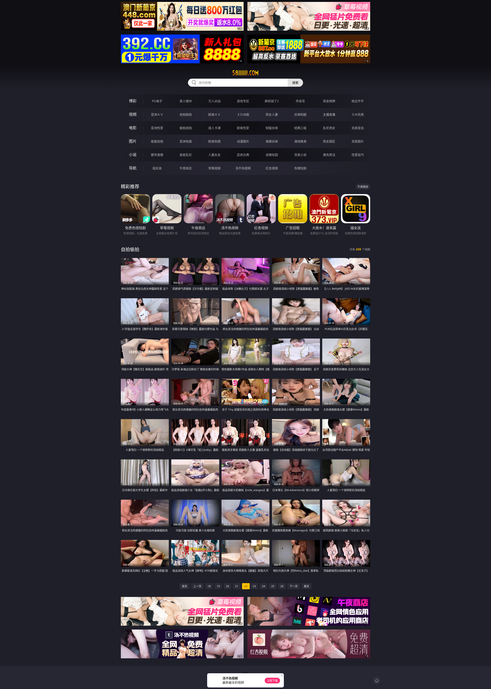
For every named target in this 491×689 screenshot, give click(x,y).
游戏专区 (243, 101)
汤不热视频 (243, 168)
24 (263, 586)
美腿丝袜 (272, 141)
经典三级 (300, 128)
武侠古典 (243, 155)
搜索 (295, 83)
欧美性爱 (243, 128)
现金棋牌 (329, 101)
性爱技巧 (358, 155)
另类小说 (300, 155)
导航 (133, 168)
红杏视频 (272, 168)
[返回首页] (376, 680)
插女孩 (157, 168)
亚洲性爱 (157, 128)
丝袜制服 (300, 114)
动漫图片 (243, 141)
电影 (133, 127)
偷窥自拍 (157, 141)
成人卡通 (214, 128)
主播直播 (329, 114)
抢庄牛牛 (358, 101)
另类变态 (358, 128)
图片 (133, 141)
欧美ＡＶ (214, 114)
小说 (133, 154)
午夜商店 (186, 168)
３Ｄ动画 (243, 114)
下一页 (294, 586)
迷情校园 (272, 155)
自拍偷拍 (186, 114)
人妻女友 (214, 155)
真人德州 (186, 101)
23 (254, 586)
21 (236, 586)
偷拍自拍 (186, 128)
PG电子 (157, 101)
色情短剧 (300, 168)
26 (281, 586)
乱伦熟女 (329, 128)
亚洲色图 (186, 141)
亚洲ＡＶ (157, 114)
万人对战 (214, 101)
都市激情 (157, 155)
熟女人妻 (272, 114)
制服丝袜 (272, 128)
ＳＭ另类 (358, 114)
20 (227, 586)
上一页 (197, 586)
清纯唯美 (300, 141)
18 (209, 586)
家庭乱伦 (186, 155)
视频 (133, 114)
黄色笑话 (329, 155)
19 (218, 586)
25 (272, 586)
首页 (184, 586)
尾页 (306, 586)
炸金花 (300, 101)
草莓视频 (214, 168)
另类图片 (358, 141)
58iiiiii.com (245, 73)
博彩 (133, 101)
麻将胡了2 (272, 101)
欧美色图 (214, 141)
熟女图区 (329, 141)
